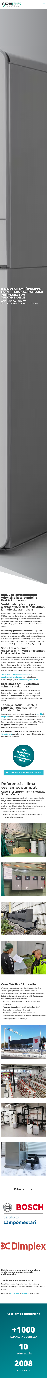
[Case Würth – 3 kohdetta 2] (23, 1097)
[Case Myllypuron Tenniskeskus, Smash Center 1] (23, 974)
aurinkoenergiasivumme (28, 680)
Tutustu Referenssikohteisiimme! (23, 772)
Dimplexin (5, 717)
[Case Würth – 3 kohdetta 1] (23, 1058)
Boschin (40, 714)
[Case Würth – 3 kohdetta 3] (23, 1136)
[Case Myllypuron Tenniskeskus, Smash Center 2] (23, 935)
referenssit (25, 1293)
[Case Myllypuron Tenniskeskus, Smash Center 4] (23, 857)
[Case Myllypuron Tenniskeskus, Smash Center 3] (23, 896)
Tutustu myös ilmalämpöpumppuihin (15, 674)
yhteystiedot (14, 1293)
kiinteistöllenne (6, 734)
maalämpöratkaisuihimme (11, 677)
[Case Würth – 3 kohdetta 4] (23, 1175)
